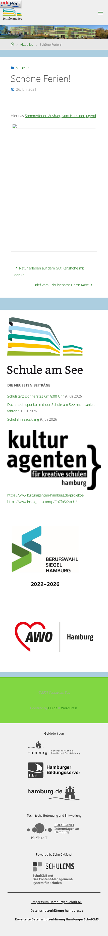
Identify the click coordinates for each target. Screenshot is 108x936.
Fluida (52, 708)
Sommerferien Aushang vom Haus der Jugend (60, 115)
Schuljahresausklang (23, 419)
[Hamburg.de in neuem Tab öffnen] (54, 793)
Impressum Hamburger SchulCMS (56, 902)
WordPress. (69, 708)
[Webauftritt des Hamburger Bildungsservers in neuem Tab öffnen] (54, 770)
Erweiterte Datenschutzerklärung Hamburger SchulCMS (57, 919)
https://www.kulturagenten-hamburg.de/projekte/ (45, 495)
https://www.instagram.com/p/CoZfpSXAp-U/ (42, 501)
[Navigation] (10, 4)
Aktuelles (26, 44)
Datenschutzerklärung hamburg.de (56, 910)
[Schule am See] (12, 12)
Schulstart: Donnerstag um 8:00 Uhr (35, 396)
